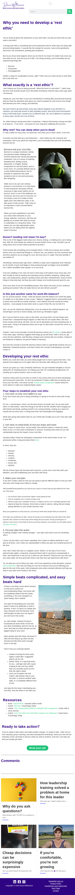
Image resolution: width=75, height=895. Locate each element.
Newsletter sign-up (56, 881)
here (37, 440)
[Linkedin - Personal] (14, 881)
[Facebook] (19, 881)
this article (56, 332)
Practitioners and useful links (56, 886)
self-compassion (9, 566)
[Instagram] (24, 881)
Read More (5, 820)
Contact (56, 891)
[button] (50, 3)
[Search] (69, 11)
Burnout (17, 706)
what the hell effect (9, 524)
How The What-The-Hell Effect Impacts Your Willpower (35, 713)
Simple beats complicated (44, 383)
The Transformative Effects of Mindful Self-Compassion (35, 708)
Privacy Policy (55, 884)
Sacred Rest (18, 704)
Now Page (56, 888)
